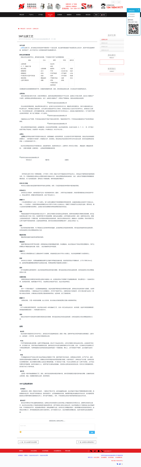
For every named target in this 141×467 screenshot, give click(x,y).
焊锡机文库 (104, 46)
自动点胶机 (96, 457)
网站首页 (22, 14)
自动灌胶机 (104, 457)
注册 (119, 2)
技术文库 (29, 28)
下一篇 (86, 442)
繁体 (96, 14)
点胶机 (22, 48)
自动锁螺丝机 (119, 457)
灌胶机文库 (104, 43)
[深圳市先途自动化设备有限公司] (57, 5)
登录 (113, 2)
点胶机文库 (35, 28)
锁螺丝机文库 (105, 50)
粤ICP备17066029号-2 (117, 460)
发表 (92, 432)
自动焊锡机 (111, 457)
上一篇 (28, 442)
